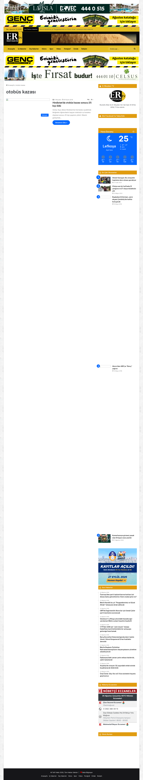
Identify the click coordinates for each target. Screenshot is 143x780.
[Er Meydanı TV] (14, 37)
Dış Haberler (34, 49)
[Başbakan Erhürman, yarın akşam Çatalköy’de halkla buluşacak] (104, 280)
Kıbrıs (44, 49)
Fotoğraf (67, 49)
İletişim (84, 49)
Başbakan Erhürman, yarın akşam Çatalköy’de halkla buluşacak (122, 199)
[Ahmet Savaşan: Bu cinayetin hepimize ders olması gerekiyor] (104, 180)
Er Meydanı (57, 99)
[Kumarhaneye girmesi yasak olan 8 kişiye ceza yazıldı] (104, 538)
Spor (51, 49)
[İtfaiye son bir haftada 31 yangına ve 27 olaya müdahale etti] (104, 188)
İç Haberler (22, 49)
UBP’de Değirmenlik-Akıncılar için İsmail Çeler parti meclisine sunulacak (64, 29)
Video (58, 49)
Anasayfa (11, 49)
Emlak (76, 49)
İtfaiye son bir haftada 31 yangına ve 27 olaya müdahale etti (124, 188)
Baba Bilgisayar (87, 772)
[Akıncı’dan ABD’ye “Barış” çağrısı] (104, 449)
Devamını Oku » (61, 122)
